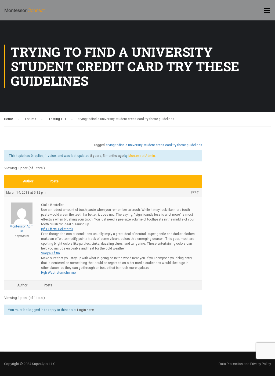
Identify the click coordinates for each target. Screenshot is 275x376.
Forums (30, 119)
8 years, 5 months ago (107, 156)
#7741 (195, 192)
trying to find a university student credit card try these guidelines (154, 145)
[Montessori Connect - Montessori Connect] (24, 13)
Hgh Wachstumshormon (59, 272)
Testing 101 (57, 119)
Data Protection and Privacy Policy (245, 364)
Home (8, 119)
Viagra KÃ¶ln (50, 253)
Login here (85, 310)
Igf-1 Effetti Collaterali (57, 229)
